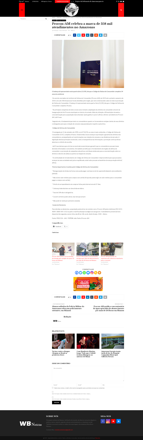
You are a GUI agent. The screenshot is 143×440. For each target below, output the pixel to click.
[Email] (118, 421)
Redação (56, 30)
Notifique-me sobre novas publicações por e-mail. (71, 399)
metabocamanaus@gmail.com (64, 430)
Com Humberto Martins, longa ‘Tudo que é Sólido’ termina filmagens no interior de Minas (86, 354)
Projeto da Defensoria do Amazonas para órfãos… (91, 1)
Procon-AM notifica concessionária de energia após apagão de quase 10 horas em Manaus (63, 258)
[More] (99, 272)
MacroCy (97, 438)
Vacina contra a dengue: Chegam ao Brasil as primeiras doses (61, 353)
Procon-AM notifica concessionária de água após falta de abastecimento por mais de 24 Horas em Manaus (87, 258)
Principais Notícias (61, 20)
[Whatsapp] (84, 272)
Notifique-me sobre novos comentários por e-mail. (71, 394)
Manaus (54, 20)
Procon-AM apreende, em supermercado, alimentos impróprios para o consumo (112, 258)
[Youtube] (113, 421)
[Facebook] (76, 272)
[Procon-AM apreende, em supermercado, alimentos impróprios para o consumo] (112, 249)
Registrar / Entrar (47, 1)
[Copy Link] (95, 272)
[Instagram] (92, 272)
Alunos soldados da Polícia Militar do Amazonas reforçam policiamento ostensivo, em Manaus (68, 308)
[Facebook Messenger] (88, 272)
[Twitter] (80, 272)
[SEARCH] (46, 19)
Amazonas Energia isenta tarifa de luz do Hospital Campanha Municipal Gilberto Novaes (110, 354)
